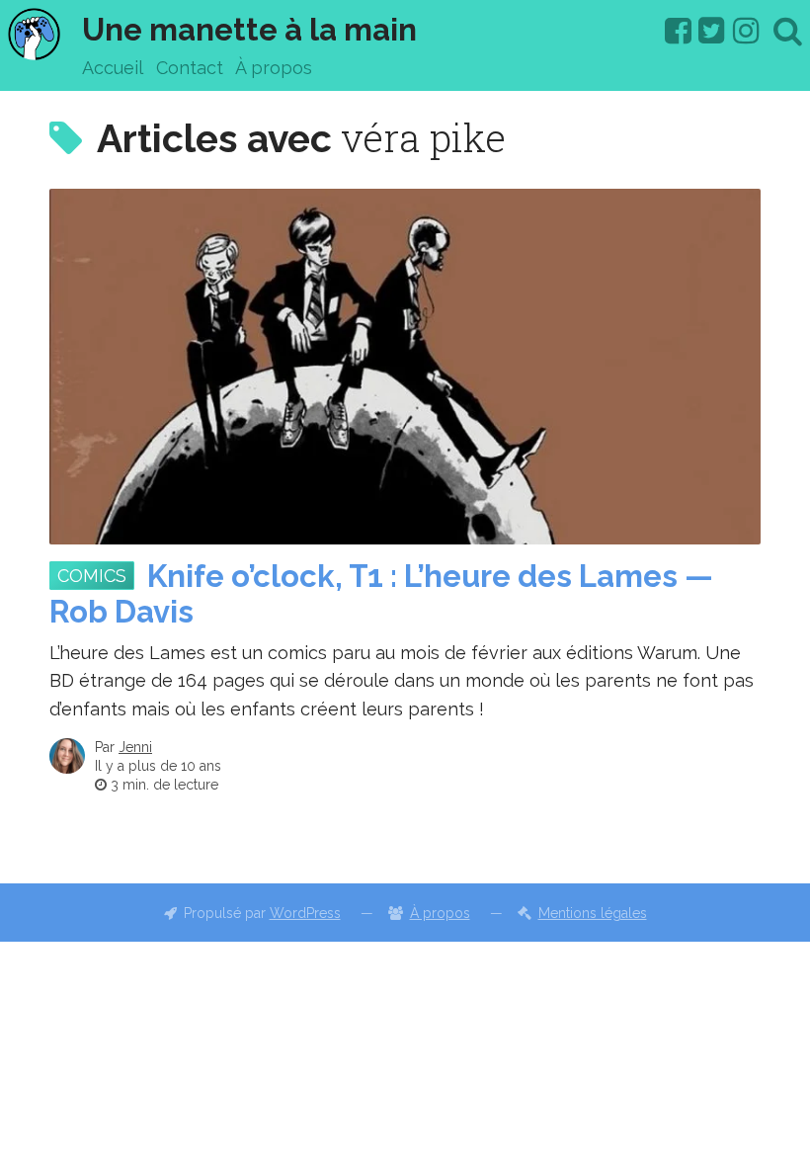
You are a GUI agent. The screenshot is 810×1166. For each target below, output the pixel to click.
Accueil (112, 67)
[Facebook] (678, 30)
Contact (189, 67)
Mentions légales (592, 913)
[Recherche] (787, 30)
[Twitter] (711, 30)
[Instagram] (746, 30)
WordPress (305, 913)
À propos (273, 67)
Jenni (135, 747)
